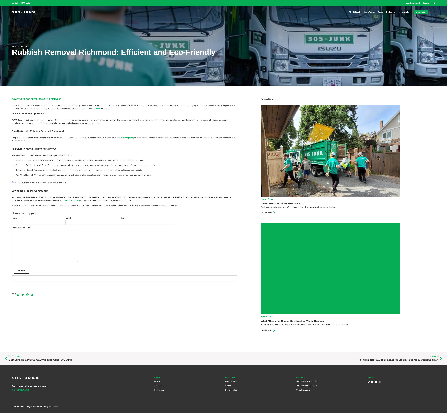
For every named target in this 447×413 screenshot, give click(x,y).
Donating (17, 99)
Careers (426, 3)
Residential (391, 12)
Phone (122, 218)
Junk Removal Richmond (306, 386)
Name (14, 218)
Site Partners (53, 407)
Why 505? (158, 381)
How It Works (369, 12)
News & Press (30, 99)
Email (68, 218)
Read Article (266, 213)
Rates (380, 12)
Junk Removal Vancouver (307, 381)
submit (21, 270)
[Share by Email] (31, 294)
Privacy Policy (231, 390)
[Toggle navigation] (433, 12)
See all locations (303, 390)
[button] (434, 3)
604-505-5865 (24, 3)
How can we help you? (21, 227)
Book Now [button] (421, 12)
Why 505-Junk (354, 12)
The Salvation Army (72, 200)
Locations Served (413, 3)
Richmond (56, 99)
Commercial (404, 12)
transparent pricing (126, 138)
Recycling (44, 99)
